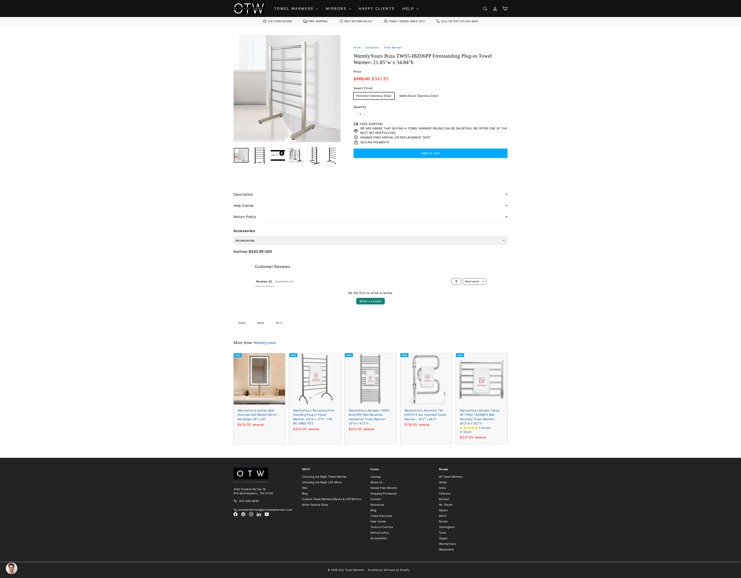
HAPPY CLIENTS (377, 9)
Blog (305, 493)
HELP (409, 9)
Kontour (444, 499)
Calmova (445, 493)
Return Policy (244, 217)
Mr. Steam (445, 504)
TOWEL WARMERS (294, 9)
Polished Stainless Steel (373, 96)
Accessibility (378, 538)
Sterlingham (447, 527)
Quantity (360, 107)
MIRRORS (337, 9)
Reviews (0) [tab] (264, 281)
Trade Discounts (381, 515)
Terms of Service (381, 527)
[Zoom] (287, 88)
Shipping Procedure (383, 493)
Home (357, 47)
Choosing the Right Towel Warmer (324, 476)
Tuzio (442, 532)
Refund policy (379, 532)
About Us (376, 482)
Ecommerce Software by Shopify (388, 569)
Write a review (370, 301)
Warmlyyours (264, 342)
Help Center (243, 206)
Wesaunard (446, 549)
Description (243, 194)
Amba (443, 482)
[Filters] (456, 281)
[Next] (338, 155)
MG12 (443, 515)
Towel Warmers (393, 47)
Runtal (443, 521)
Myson (443, 510)
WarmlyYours (447, 543)
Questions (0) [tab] (284, 281)
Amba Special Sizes (315, 504)
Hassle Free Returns (383, 487)
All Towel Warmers (451, 476)
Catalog (375, 476)
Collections (372, 47)
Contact (375, 499)
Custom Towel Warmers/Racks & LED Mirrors (331, 499)
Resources (377, 504)
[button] (469, 428)
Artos (442, 487)
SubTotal (240, 251)
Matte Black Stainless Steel (418, 96)
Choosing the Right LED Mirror (322, 482)
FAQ (304, 487)
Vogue (443, 538)
